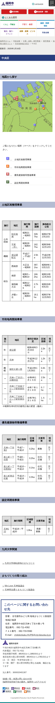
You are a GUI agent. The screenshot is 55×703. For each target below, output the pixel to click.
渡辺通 (12, 350)
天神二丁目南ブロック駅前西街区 (16, 388)
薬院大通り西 (15, 369)
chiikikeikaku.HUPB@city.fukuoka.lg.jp (32, 635)
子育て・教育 (27, 24)
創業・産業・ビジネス (27, 32)
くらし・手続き (9, 24)
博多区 (17, 688)
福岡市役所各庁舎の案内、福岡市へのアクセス (24, 682)
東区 (7, 688)
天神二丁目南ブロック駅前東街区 (16, 399)
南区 (37, 688)
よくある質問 (11, 17)
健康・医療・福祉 (45, 24)
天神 (11, 360)
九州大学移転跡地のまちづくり (20, 563)
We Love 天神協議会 (14, 586)
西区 (29, 691)
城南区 (8, 691)
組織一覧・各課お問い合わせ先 (17, 679)
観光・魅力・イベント (9, 32)
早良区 (19, 691)
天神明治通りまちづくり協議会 (20, 589)
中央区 (28, 688)
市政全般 (45, 33)
